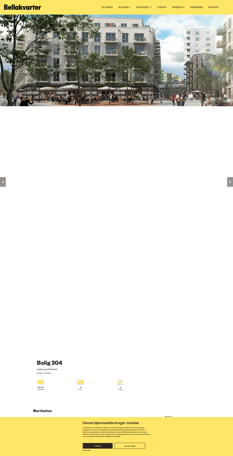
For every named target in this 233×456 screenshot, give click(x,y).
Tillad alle (97, 446)
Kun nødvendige (129, 446)
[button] (3, 182)
